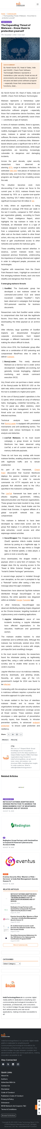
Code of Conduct (8, 1092)
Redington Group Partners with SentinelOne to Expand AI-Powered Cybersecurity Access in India (20, 842)
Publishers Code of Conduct (12, 1096)
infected (7, 684)
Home (3, 14)
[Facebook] (3, 1064)
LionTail (9, 493)
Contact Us (5, 1086)
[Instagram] (18, 1064)
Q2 (33, 201)
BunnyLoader (10, 424)
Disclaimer (5, 1089)
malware (10, 357)
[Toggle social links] (36, 1107)
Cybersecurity (11, 14)
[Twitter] (8, 1064)
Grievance (5, 1103)
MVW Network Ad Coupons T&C (13, 1106)
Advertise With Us (8, 1082)
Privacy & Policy (7, 1099)
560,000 (13, 171)
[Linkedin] (13, 1064)
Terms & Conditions (9, 1109)
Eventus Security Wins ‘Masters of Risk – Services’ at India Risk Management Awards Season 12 (20, 879)
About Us (4, 1076)
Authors (4, 1079)
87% (11, 167)
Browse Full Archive (8, 1115)
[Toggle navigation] (37, 4)
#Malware (5, 740)
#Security (14, 740)
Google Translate (23, 600)
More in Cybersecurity (20, 945)
